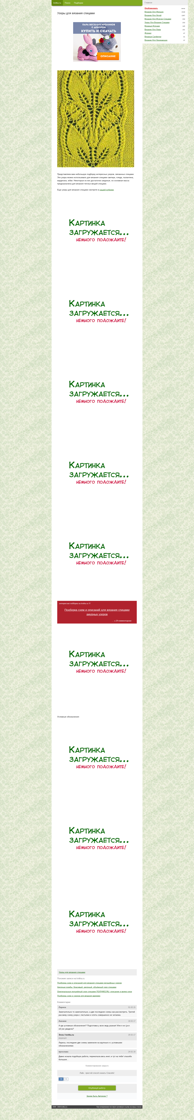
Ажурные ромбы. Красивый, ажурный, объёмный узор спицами (86, 987)
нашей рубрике (107, 190)
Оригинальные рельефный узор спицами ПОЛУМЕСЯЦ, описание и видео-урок (94, 991)
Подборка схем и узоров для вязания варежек (78, 996)
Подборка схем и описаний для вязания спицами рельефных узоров (89, 983)
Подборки (78, 3)
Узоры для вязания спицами (72, 972)
